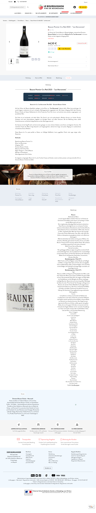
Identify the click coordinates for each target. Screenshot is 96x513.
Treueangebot (29, 454)
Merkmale (49, 78)
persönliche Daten (30, 462)
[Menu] (94, 505)
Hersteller (68, 78)
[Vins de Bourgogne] (51, 7)
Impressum (28, 459)
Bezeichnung (59, 78)
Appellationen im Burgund (77, 459)
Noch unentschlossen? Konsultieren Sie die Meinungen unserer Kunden (70, 443)
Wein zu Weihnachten (53, 461)
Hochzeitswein (52, 457)
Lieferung (50, 57)
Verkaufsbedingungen (30, 461)
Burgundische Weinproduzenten (78, 461)
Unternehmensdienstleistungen (55, 456)
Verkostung (27, 78)
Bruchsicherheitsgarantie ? (53, 61)
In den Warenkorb (64, 49)
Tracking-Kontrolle (30, 456)
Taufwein (50, 459)
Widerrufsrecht (29, 457)
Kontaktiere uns (48, 468)
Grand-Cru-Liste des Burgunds (78, 456)
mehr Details (51, 38)
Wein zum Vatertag (53, 462)
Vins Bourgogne (75, 385)
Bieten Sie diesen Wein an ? (53, 66)
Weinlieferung (51, 454)
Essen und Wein (38, 78)
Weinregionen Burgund (76, 457)
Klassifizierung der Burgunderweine (79, 454)
